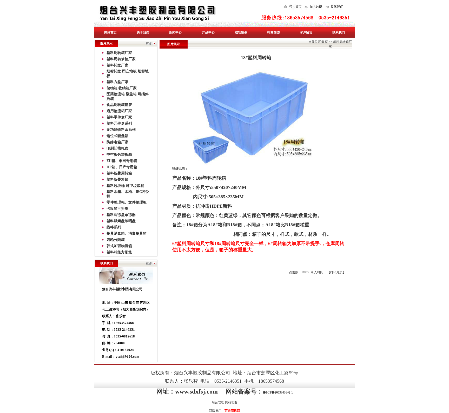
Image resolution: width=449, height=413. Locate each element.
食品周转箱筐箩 (119, 105)
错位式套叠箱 (117, 136)
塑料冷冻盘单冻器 (121, 215)
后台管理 (218, 402)
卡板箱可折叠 (117, 209)
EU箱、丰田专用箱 (122, 161)
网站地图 (231, 402)
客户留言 (306, 32)
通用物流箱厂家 (119, 111)
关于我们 (143, 32)
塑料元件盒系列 (119, 123)
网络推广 (215, 410)
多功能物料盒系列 (121, 130)
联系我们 (338, 32)
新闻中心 (175, 32)
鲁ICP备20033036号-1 (278, 392)
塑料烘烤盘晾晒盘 (121, 221)
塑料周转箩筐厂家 (121, 59)
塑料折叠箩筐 (117, 179)
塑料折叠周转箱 (119, 173)
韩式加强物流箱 (119, 246)
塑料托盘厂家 (117, 65)
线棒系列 (114, 227)
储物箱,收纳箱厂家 (122, 88)
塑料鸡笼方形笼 (119, 252)
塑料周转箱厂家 (119, 53)
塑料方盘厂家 (117, 82)
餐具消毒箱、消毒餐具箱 (127, 233)
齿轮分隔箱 (116, 240)
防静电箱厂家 (117, 142)
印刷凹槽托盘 (117, 148)
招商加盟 (273, 32)
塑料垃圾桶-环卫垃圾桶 (125, 186)
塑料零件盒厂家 (119, 117)
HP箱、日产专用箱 (122, 167)
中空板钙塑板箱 (119, 155)
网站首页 (110, 32)
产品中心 (208, 32)
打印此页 (336, 272)
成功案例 (241, 32)
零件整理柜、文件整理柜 (127, 202)
